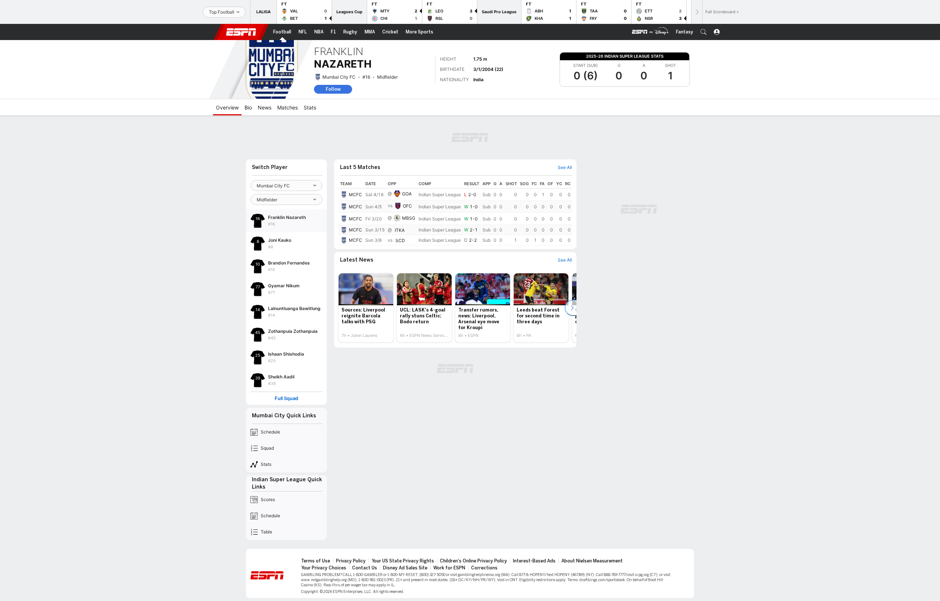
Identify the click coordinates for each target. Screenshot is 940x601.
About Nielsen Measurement (592, 561)
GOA (407, 194)
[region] (455, 212)
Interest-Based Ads (534, 561)
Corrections (484, 568)
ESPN (241, 32)
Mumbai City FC (338, 77)
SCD (400, 240)
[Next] (696, 12)
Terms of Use (315, 561)
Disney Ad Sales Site (405, 568)
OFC (407, 206)
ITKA (400, 230)
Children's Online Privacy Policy (473, 561)
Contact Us (364, 568)
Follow (333, 89)
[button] (703, 32)
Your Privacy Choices (323, 568)
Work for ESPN (449, 568)
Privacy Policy (351, 561)
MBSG (408, 218)
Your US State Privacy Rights (403, 561)
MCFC (355, 194)
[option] (366, 307)
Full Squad (286, 398)
